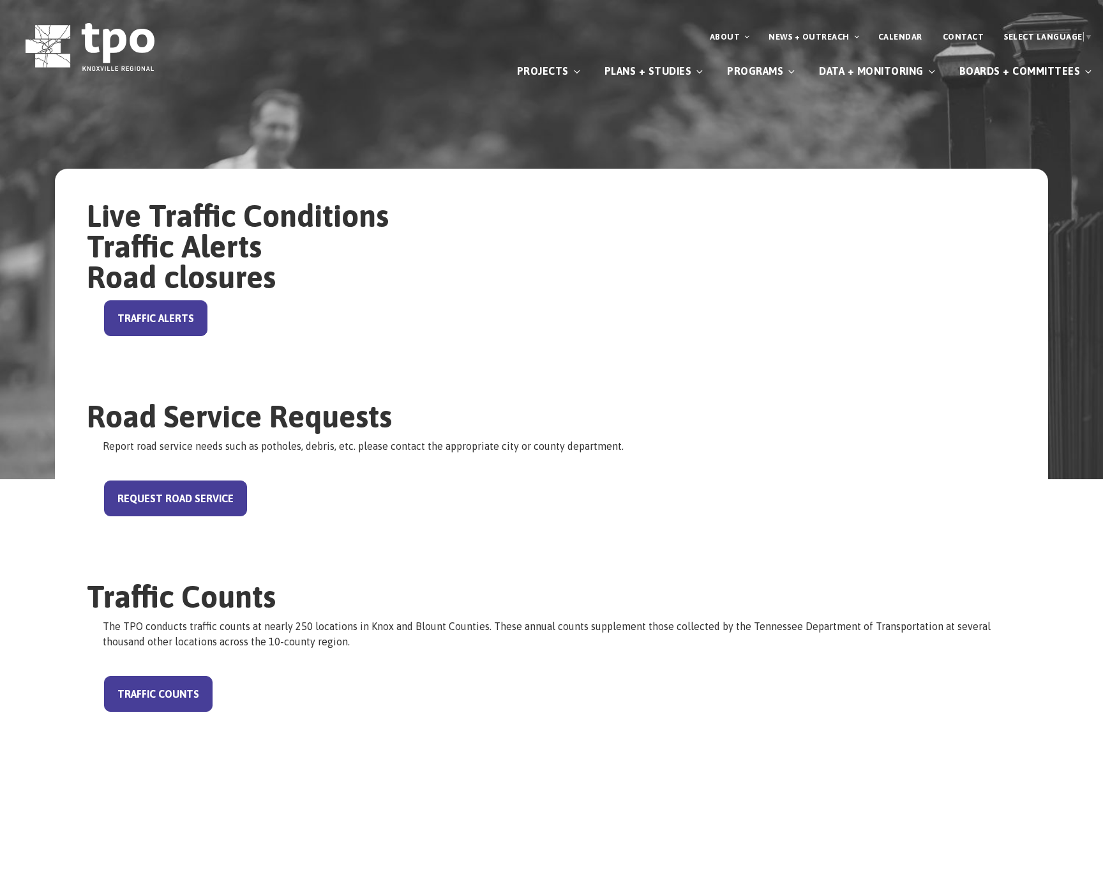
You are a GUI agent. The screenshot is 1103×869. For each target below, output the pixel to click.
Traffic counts (158, 694)
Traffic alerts (155, 318)
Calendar (900, 37)
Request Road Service (175, 498)
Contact (963, 37)
